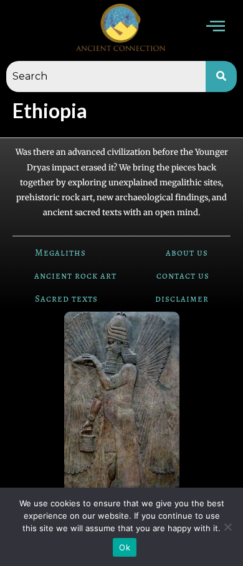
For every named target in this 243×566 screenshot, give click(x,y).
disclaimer (182, 298)
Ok (124, 547)
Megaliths (60, 252)
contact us (182, 275)
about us (187, 252)
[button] (216, 28)
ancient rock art (75, 275)
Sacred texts (66, 298)
